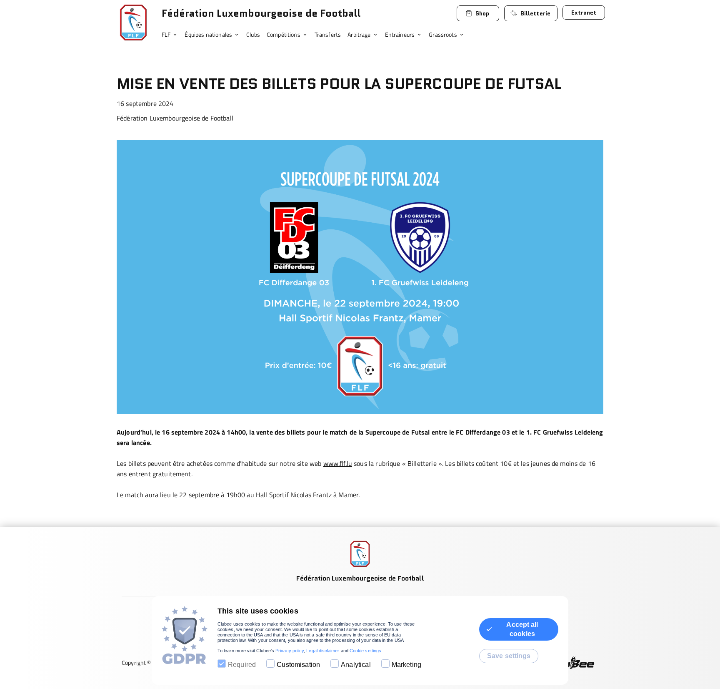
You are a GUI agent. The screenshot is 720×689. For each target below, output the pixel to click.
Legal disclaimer (322, 650)
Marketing (406, 664)
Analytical (356, 664)
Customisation (298, 664)
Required (242, 664)
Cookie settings (365, 650)
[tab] (173, 35)
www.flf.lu (337, 463)
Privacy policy (289, 650)
